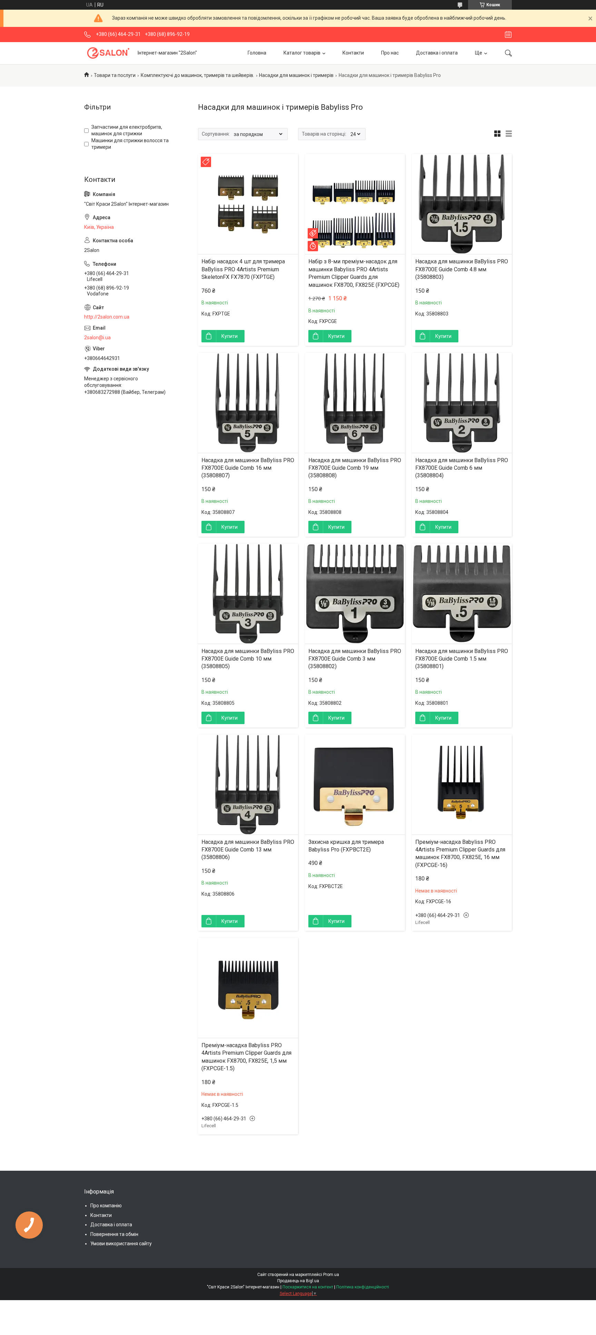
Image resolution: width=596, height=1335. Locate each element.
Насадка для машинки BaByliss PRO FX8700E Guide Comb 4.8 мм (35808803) (461, 269)
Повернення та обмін (114, 1234)
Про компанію (106, 1205)
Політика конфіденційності (362, 1287)
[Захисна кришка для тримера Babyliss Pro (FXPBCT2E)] (355, 784)
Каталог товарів (302, 53)
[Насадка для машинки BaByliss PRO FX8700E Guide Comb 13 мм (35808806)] (248, 784)
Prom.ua (331, 1274)
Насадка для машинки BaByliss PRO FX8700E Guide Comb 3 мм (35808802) (354, 659)
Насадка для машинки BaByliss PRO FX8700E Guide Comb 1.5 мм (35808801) (461, 659)
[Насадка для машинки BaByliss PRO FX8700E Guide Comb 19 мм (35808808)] (355, 403)
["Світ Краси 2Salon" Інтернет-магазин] (108, 53)
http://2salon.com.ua (106, 317)
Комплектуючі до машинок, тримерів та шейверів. (197, 75)
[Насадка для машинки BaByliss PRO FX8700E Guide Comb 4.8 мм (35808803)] (462, 204)
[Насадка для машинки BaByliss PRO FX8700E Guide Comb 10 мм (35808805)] (248, 594)
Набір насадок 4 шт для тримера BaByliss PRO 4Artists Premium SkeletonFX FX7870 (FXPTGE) (243, 269)
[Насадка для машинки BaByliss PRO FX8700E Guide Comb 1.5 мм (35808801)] (462, 594)
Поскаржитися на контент (307, 1287)
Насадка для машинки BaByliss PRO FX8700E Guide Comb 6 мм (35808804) (461, 468)
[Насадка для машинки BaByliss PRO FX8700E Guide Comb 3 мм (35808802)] (355, 594)
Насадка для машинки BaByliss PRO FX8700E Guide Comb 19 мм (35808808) (354, 468)
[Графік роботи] (508, 34)
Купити (229, 336)
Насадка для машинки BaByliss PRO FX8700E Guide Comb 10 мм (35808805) (247, 659)
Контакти (353, 53)
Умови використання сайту (121, 1243)
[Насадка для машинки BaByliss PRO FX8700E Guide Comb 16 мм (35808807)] (248, 403)
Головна (257, 53)
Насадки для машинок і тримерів (296, 75)
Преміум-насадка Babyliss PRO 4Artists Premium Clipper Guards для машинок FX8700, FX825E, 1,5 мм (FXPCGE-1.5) (246, 1057)
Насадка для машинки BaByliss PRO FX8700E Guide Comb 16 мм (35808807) (247, 468)
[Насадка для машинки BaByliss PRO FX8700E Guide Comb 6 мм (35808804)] (462, 403)
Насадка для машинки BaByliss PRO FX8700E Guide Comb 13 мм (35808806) (247, 850)
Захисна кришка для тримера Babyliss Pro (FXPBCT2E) (346, 846)
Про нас (390, 53)
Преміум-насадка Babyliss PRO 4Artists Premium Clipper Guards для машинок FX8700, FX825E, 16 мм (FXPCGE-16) (460, 853)
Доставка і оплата (437, 53)
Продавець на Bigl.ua (298, 1280)
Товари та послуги (115, 75)
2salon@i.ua (97, 337)
